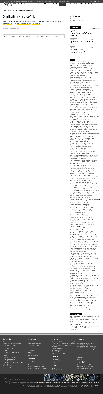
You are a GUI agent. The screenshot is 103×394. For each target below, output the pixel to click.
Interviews (6, 364)
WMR (92, 302)
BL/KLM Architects (78, 101)
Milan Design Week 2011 (77, 216)
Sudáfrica (89, 280)
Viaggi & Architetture (8, 349)
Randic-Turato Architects (85, 248)
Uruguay (78, 299)
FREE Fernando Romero (76, 150)
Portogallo (91, 241)
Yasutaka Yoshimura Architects (78, 307)
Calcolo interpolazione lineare (85, 357)
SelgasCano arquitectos (77, 265)
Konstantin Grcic (90, 187)
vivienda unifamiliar (75, 300)
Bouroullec (91, 103)
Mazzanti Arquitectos (76, 207)
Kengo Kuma (82, 185)
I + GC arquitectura (80, 170)
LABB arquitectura (75, 189)
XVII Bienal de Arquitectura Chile (79, 306)
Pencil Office (93, 234)
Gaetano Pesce (92, 152)
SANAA (72, 260)
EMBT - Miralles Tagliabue (79, 132)
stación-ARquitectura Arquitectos (84, 277)
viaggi (69, 3)
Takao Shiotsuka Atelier (76, 284)
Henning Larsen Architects (77, 160)
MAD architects (74, 197)
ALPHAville (73, 74)
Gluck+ (95, 155)
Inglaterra (73, 174)
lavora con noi (76, 383)
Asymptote (95, 86)
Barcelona (86, 91)
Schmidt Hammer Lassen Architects (80, 263)
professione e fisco (33, 355)
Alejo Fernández (87, 72)
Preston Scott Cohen (91, 245)
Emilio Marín (85, 133)
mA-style (94, 194)
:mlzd (92, 64)
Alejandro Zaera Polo (76, 72)
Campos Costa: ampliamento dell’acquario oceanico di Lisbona (84, 317)
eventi (38, 3)
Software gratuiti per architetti (36, 366)
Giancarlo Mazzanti (87, 155)
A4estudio (73, 65)
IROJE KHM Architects (87, 174)
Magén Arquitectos (84, 197)
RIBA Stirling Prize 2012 (77, 255)
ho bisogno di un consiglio (35, 343)
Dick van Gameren (75, 125)
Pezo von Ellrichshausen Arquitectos (80, 240)
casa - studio (31, 349)
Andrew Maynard (90, 77)
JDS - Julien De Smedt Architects (84, 178)
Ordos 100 (82, 233)
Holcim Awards (74, 167)
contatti (96, 383)
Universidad (92, 297)
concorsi (55, 3)
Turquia (77, 297)
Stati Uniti (73, 279)
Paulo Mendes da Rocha (82, 234)
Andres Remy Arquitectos (77, 77)
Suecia (94, 280)
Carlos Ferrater (83, 108)
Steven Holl (87, 279)
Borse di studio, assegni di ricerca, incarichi (63, 343)
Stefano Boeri (80, 279)
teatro (83, 287)
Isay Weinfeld (74, 175)
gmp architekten (74, 157)
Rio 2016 (96, 255)
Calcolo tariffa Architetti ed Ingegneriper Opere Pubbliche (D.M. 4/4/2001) (86, 353)
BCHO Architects (94, 91)
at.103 (72, 87)
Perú (71, 236)
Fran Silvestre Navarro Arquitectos (80, 143)
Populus (84, 241)
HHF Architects (86, 162)
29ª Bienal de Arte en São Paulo (79, 62)
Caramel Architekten (85, 106)
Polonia (80, 241)
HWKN (72, 170)
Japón (93, 177)
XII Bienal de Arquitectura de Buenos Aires (82, 304)
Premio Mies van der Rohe (77, 245)
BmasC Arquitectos (89, 101)
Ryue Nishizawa (94, 258)
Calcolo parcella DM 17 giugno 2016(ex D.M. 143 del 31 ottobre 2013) (87, 347)
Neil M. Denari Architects (82, 221)
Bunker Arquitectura (75, 104)
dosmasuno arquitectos (76, 130)
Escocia (82, 135)
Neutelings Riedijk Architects (78, 223)
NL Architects (90, 224)
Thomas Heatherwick (76, 290)
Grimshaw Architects (92, 157)
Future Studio (74, 152)
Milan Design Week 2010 (77, 214)
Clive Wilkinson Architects (91, 111)
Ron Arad (83, 256)
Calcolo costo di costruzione (84, 356)
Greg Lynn (83, 157)
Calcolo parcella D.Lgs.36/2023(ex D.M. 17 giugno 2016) (85, 344)
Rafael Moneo (93, 246)
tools (90, 3)
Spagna (72, 277)
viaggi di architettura (33, 345)
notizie (62, 3)
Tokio (87, 295)
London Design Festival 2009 (90, 190)
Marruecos (89, 201)
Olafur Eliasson (84, 231)
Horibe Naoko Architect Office (78, 169)
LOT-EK (86, 192)
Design (5, 350)
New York (90, 223)
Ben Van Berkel (74, 94)
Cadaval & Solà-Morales (89, 104)
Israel (85, 175)
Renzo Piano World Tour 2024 (85, 366)
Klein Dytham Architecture (77, 187)
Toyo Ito (72, 297)
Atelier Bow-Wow (79, 87)
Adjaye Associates (75, 67)
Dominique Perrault (86, 128)
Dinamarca (87, 126)
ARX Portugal (87, 86)
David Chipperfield (93, 116)
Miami (81, 211)
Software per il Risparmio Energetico (37, 368)
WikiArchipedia (56, 368)
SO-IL (77, 272)
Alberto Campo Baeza (84, 70)
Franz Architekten (86, 147)
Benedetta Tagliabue (85, 94)
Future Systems (82, 152)
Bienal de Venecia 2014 (91, 99)
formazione (46, 3)
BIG (71, 101)
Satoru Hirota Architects (76, 262)
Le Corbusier (95, 189)
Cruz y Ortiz (94, 114)
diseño (92, 126)
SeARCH (93, 263)
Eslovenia (92, 135)
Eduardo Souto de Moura (77, 131)
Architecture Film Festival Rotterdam (80, 84)
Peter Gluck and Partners (90, 236)
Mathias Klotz (85, 204)
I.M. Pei (88, 170)
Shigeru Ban (73, 270)
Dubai (85, 130)
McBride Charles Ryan (88, 207)
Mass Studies (74, 202)
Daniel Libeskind (74, 116)
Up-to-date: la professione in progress (13, 362)
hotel (94, 169)
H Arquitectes (82, 158)
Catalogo (5, 355)
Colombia (73, 113)
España (72, 136)
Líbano (79, 190)
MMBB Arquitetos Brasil (92, 216)
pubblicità (48, 383)
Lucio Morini (73, 194)
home (32, 3)
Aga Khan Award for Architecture (79, 69)
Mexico (95, 209)
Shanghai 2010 (90, 267)
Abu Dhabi (79, 65)
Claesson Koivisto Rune (76, 111)
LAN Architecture (86, 189)
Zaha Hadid (50, 21)
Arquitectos (73, 86)
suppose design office (80, 282)
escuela (87, 135)
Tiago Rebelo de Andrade (77, 292)
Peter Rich (73, 238)
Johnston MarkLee (85, 180)
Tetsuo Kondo (74, 289)
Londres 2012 (79, 192)
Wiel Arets (73, 302)
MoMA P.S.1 (85, 218)
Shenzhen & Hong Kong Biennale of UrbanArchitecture (85, 268)
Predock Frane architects (89, 243)
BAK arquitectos (85, 89)
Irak (77, 174)
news (9, 5)
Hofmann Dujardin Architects (78, 165)
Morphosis (92, 218)
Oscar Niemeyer (90, 233)
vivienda (89, 299)
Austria (78, 89)
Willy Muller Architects (83, 302)
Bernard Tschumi (75, 96)
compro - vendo (32, 347)
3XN (71, 64)
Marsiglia (95, 201)
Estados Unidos (89, 136)
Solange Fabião (84, 272)
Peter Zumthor (80, 238)
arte (78, 86)
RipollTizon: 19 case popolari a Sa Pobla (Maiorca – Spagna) (84, 320)
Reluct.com (36, 24)
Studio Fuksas (74, 280)
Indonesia (94, 172)
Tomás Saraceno (94, 295)
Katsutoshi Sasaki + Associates (89, 184)
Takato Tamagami (94, 285)
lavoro (75, 3)
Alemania (95, 72)
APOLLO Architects (83, 79)
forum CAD (31, 361)
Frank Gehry (85, 145)
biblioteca (82, 97)
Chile (74, 109)
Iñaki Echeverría (82, 172)
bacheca (83, 3)
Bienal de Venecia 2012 (77, 99)
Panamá (72, 234)
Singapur (92, 270)
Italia (88, 175)
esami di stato (31, 350)
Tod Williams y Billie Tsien (77, 295)
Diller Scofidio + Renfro (76, 126)
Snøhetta (72, 272)
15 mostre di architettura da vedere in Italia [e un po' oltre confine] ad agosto (80, 50)
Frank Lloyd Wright (75, 147)
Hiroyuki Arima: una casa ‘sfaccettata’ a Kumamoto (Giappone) (84, 329)
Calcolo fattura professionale (84, 342)
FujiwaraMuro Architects (91, 150)
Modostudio (73, 218)
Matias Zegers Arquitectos (77, 206)
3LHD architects (93, 62)
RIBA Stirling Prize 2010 (89, 253)
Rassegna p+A (7, 368)
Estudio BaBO (84, 138)
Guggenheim (7, 24)
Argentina (94, 84)
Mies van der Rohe (88, 211)
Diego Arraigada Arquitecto (89, 125)
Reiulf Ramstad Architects (88, 250)
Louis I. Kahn (92, 192)
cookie (90, 383)
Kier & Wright (91, 185)
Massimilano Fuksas (84, 202)
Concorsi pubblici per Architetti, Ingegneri (63, 342)
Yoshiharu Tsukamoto (76, 309)
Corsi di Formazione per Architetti (12, 343)
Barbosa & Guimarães (76, 91)
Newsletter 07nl (56, 359)
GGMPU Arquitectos (75, 155)
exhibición (91, 138)
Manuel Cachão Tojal (76, 199)
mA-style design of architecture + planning (82, 196)
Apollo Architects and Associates (79, 81)
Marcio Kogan (74, 201)
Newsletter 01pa (56, 361)
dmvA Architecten (75, 128)
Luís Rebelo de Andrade (84, 194)
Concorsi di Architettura (9, 345)
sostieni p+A (66, 383)
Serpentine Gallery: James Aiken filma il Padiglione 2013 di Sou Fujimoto (84, 323)
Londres (72, 192)
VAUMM (84, 299)
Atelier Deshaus (89, 87)
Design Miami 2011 (75, 123)
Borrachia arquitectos (81, 103)
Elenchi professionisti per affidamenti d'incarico (62, 346)
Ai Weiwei (92, 69)
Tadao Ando (90, 282)
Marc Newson (87, 199)
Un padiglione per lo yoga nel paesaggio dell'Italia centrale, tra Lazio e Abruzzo (81, 33)
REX (88, 251)
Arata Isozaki (92, 81)
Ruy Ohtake (85, 258)
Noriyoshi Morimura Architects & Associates (82, 228)
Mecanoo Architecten (76, 209)
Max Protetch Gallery (24, 24)
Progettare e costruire (9, 359)
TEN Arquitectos (90, 287)
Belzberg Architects (89, 92)
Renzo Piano (82, 251)
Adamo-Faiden (87, 65)
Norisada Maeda (74, 226)
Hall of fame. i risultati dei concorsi (12, 361)
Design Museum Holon (88, 123)
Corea (83, 114)
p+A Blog (5, 354)
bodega (72, 103)
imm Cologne (74, 172)
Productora (81, 246)
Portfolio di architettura (58, 353)
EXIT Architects (74, 140)
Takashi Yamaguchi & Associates (79, 285)
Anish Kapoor (74, 79)
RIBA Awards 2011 (75, 253)
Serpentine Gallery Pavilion (78, 267)
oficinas (87, 229)
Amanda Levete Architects (77, 76)
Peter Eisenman (77, 236)
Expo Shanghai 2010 (85, 140)
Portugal (96, 241)
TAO (71, 287)
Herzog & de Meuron (76, 162)
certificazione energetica (34, 354)
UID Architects (84, 297)
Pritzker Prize (73, 246)
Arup (81, 86)
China (78, 109)
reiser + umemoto (75, 250)
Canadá (72, 106)
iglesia (93, 170)
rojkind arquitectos (75, 256)
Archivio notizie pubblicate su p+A (12, 352)
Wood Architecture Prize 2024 (85, 370)
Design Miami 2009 (75, 121)
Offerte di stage (56, 350)
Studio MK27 (82, 280)
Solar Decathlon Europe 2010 (78, 273)
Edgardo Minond (92, 130)
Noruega (72, 229)
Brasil (96, 103)
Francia (92, 143)
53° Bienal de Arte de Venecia (81, 64)
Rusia (80, 258)
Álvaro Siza (80, 74)
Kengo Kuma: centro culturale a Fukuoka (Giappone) (84, 326)
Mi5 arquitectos (74, 211)
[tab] (92, 28)
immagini (19, 21)
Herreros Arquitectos (91, 160)
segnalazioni (56, 383)
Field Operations (74, 141)
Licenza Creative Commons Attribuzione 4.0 (78, 385)
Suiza (71, 282)
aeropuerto (84, 67)
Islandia (80, 175)
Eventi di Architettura (9, 342)
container (85, 113)
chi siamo (40, 383)
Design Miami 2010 (88, 121)
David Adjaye (84, 116)
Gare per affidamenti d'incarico (60, 348)
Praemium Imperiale (75, 243)
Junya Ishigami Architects (77, 182)
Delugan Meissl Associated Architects (81, 119)
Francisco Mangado (75, 145)
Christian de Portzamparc (88, 109)
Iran (80, 174)
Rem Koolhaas (74, 251)
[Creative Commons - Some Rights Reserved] (95, 386)
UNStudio (73, 299)
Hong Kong (82, 167)
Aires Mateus (73, 70)
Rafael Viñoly (74, 248)
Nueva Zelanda (80, 229)
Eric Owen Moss (74, 135)
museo (93, 219)
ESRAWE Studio (79, 136)
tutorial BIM (80, 359)
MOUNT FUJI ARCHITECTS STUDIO (80, 219)
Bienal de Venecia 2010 (92, 97)
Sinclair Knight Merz (83, 270)
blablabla (30, 352)
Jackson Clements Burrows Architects (80, 177)
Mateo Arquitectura (75, 204)
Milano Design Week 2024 (84, 368)
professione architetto (14, 3)
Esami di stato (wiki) (57, 370)
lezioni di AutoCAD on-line (35, 363)
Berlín (93, 94)
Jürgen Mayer (89, 182)
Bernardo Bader (74, 97)
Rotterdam (90, 256)
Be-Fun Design (74, 92)
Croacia (88, 114)
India (89, 172)
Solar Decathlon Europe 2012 (78, 275)
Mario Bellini (82, 201)
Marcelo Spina (95, 199)
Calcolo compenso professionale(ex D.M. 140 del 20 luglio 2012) (85, 350)
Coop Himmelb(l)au (75, 114)
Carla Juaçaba (74, 108)
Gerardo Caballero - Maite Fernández (80, 153)
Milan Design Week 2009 (77, 213)
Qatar (86, 246)
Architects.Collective (84, 82)
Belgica (81, 92)
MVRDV (72, 221)
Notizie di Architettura (9, 347)
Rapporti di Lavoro (57, 352)
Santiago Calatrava (80, 260)
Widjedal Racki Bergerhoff (89, 300)
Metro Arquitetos (87, 209)
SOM (89, 275)
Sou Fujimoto (95, 275)
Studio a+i (95, 279)
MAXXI (87, 206)
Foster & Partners (85, 141)
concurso (78, 113)
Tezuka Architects (83, 289)
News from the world (9, 357)
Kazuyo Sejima (74, 185)
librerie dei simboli (33, 365)
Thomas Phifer (87, 290)
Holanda (89, 165)
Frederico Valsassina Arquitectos (79, 148)
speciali (96, 3)
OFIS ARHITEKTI (75, 231)
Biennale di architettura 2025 (84, 365)
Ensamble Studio (94, 133)
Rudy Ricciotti (74, 258)
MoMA (79, 218)
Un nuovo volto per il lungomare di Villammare (82, 42)
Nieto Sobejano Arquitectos (77, 224)
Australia (72, 89)
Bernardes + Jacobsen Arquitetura (89, 96)
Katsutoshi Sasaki (75, 184)
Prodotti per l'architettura (10, 366)
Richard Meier (89, 255)
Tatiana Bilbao (77, 287)
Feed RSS (54, 362)
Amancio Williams (90, 74)
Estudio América (74, 138)
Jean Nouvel (89, 179)
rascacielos (96, 248)
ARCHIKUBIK (74, 82)
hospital (90, 169)
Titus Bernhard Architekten (77, 294)
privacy (84, 383)
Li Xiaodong (73, 190)
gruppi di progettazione (34, 342)
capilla (77, 106)
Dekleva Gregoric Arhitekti (77, 118)
